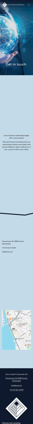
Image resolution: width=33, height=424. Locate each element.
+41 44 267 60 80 (16, 390)
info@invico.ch (16, 385)
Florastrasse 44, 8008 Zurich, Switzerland (16, 379)
